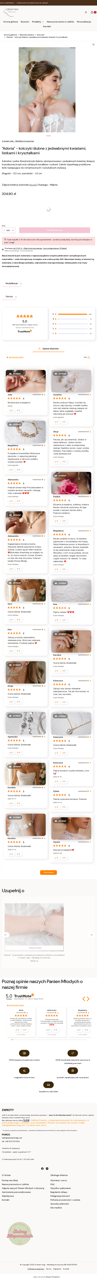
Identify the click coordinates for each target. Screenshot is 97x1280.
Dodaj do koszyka (54, 230)
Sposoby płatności (59, 1203)
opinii (33, 999)
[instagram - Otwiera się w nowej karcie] (47, 1168)
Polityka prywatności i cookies (65, 1199)
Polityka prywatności (36, 1269)
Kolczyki (40, 35)
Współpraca (8, 1196)
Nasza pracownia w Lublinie (15, 1184)
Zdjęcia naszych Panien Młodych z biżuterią (23, 1188)
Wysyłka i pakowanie (60, 1188)
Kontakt (6, 1199)
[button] (39, 349)
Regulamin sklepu (58, 1192)
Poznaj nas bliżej (10, 1180)
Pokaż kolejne (48, 872)
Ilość (3, 226)
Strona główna (10, 35)
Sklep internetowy (45, 1277)
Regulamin (57, 1269)
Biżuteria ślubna (27, 35)
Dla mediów (56, 1207)
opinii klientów (25, 325)
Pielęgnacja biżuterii (60, 1196)
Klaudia (33, 184)
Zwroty (48, 1269)
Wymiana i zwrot (58, 1180)
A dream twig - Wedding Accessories (18, 141)
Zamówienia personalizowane (16, 1192)
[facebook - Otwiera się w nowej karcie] (42, 1168)
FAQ (52, 1184)
